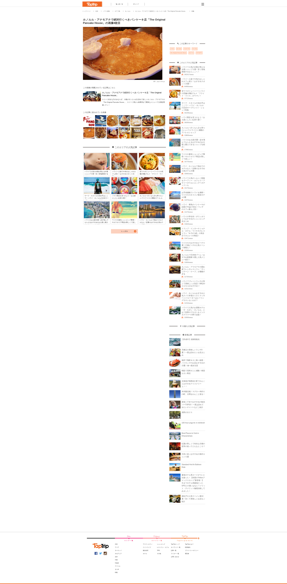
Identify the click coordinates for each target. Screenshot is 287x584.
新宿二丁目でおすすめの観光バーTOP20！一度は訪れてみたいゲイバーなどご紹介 (193, 404)
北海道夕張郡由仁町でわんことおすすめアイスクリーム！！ (193, 383)
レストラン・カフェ (163, 547)
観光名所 (145, 550)
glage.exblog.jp (161, 81)
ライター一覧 (175, 553)
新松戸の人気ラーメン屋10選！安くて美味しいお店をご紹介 (193, 498)
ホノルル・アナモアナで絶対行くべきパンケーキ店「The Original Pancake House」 (161, 11)
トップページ (86, 11)
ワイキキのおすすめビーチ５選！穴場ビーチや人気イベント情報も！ (193, 245)
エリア (137, 4)
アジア (117, 547)
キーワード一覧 (175, 547)
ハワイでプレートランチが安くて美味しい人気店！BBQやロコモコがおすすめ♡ (193, 283)
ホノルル (127, 11)
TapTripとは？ (189, 544)
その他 (159, 553)
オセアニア (118, 553)
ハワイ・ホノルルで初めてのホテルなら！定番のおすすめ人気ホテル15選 (193, 168)
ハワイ (172, 48)
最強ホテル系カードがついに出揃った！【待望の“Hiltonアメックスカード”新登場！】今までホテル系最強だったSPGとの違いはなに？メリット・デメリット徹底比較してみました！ (193, 483)
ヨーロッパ (118, 550)
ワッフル (194, 48)
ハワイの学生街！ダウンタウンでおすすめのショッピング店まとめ (193, 219)
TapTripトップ (175, 544)
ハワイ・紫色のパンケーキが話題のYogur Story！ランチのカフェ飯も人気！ (193, 207)
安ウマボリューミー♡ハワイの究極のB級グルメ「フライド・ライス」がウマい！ (193, 93)
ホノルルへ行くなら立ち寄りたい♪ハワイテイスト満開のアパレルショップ (193, 130)
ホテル (145, 553)
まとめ (117, 569)
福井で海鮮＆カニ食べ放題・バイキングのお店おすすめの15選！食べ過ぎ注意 (193, 363)
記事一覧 (120, 4)
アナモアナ (199, 52)
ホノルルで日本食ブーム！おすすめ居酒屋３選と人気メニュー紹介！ (193, 257)
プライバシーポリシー (191, 550)
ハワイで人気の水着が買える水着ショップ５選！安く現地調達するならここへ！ (193, 69)
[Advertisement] (187, 29)
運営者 (187, 553)
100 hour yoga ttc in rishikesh (193, 423)
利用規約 (187, 547)
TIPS (158, 550)
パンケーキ (187, 48)
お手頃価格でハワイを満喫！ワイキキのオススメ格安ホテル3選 (193, 195)
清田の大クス (187, 412)
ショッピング (161, 544)
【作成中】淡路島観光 (191, 339)
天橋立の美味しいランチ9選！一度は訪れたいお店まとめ (193, 352)
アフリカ (117, 566)
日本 (116, 544)
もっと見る (124, 231)
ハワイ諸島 (106, 11)
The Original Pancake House (178, 52)
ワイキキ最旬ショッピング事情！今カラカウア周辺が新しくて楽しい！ (193, 156)
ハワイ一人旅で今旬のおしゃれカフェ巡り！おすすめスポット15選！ (193, 81)
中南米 (117, 563)
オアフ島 (117, 11)
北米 (96, 11)
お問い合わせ (175, 557)
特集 (116, 572)
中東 (116, 560)
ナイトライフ (147, 547)
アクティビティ (147, 544)
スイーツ (191, 52)
